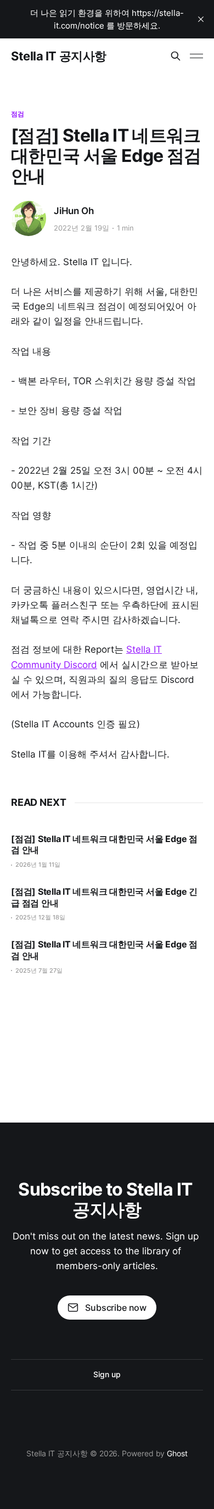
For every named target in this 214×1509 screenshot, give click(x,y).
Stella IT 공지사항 (58, 56)
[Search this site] (175, 56)
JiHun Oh (74, 210)
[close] (201, 19)
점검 (17, 114)
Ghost (177, 1453)
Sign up (106, 1374)
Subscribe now (116, 1307)
